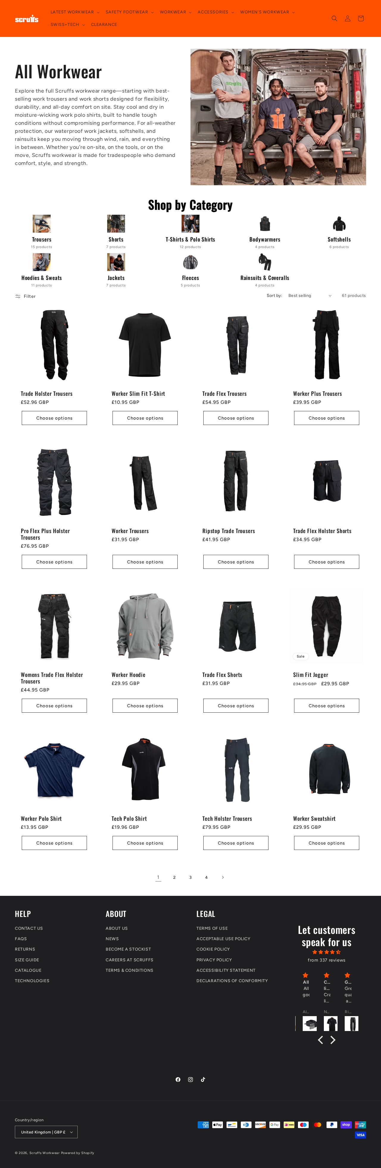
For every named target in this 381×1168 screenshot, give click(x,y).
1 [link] (158, 877)
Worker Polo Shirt (41, 818)
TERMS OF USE (212, 928)
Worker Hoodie (129, 674)
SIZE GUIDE (27, 960)
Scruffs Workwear (44, 1153)
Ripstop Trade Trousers (228, 530)
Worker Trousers (130, 530)
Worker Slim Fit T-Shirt (138, 393)
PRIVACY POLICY (214, 960)
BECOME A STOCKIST (128, 949)
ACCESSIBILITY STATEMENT (226, 970)
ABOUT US (117, 928)
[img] (326, 952)
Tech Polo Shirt (129, 818)
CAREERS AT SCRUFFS (130, 960)
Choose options (54, 418)
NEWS (112, 938)
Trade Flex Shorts (222, 674)
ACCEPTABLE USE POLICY (223, 938)
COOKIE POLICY (213, 949)
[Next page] (222, 877)
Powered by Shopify (78, 1153)
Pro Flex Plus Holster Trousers (45, 534)
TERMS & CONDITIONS (130, 970)
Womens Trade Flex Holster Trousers (52, 677)
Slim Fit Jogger (310, 675)
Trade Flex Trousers (224, 393)
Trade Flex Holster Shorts (322, 530)
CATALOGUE (28, 970)
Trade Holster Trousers (46, 393)
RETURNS (25, 949)
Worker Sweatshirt (314, 818)
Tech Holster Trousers (227, 818)
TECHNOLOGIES (32, 980)
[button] (74, 12)
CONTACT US (29, 928)
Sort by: (274, 295)
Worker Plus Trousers (317, 393)
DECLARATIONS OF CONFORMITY (232, 980)
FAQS (21, 938)
